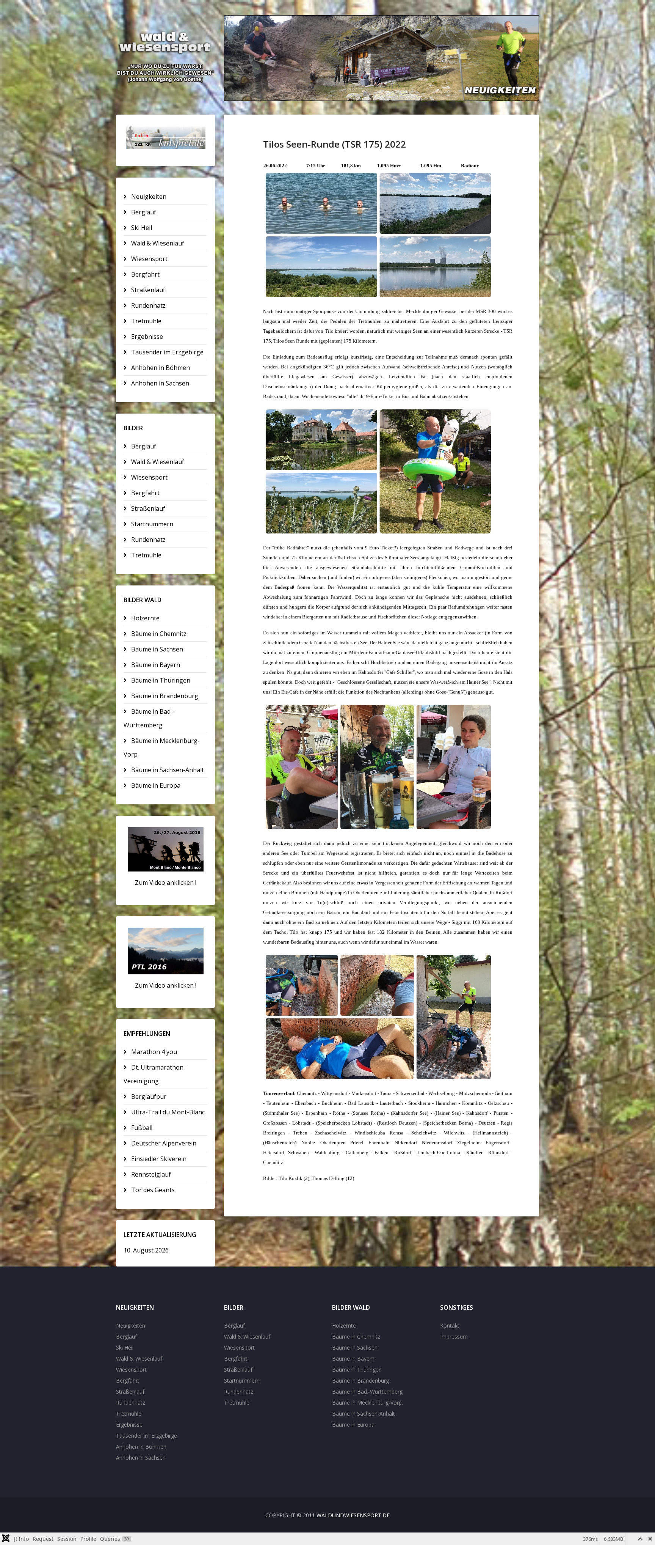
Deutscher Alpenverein (163, 1143)
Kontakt (449, 1325)
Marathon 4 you (153, 1052)
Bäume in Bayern (155, 665)
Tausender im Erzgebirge (167, 352)
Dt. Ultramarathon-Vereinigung (155, 1074)
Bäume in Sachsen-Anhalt (167, 770)
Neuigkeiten (148, 196)
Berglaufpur (148, 1096)
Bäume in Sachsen (156, 649)
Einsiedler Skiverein (158, 1159)
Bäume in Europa (155, 785)
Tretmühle (145, 321)
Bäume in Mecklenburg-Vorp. (162, 747)
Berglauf (143, 212)
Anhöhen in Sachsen (159, 383)
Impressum (454, 1336)
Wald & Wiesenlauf (157, 243)
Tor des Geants (152, 1190)
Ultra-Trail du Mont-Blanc (167, 1112)
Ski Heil (141, 227)
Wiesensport (149, 259)
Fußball (141, 1127)
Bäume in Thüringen (160, 680)
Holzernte (145, 618)
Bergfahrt (145, 274)
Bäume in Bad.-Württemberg (149, 718)
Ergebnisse (146, 336)
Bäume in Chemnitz (158, 633)
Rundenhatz (148, 305)
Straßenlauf (147, 290)
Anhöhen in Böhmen (160, 367)
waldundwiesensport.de (353, 1515)
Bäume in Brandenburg (164, 696)
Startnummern (151, 524)
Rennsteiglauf (150, 1174)
